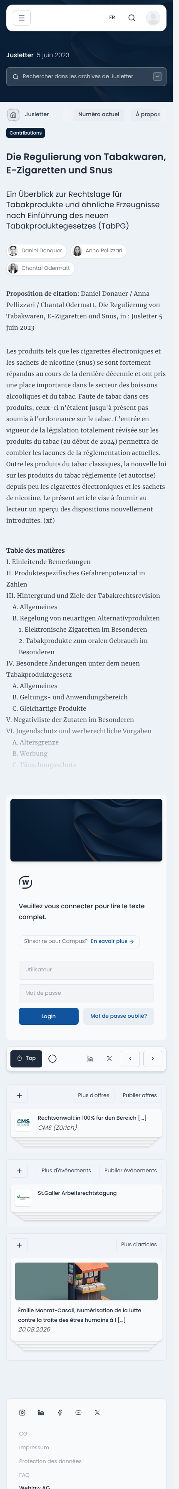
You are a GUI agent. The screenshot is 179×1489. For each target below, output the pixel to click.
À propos (148, 114)
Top (31, 1058)
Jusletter (37, 114)
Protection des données (50, 1461)
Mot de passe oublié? (118, 1016)
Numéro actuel (98, 114)
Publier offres (140, 1095)
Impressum (34, 1447)
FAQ (24, 1475)
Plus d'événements (66, 1170)
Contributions (26, 133)
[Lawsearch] (157, 76)
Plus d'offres (93, 1095)
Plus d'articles (139, 1244)
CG (23, 1434)
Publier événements (130, 1170)
